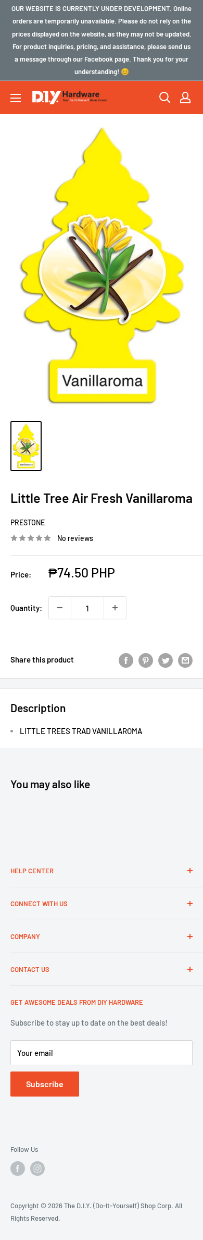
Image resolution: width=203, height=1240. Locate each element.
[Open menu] (15, 98)
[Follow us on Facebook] (17, 1168)
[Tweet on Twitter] (165, 659)
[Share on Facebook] (126, 659)
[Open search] (165, 97)
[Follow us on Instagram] (37, 1168)
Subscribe (45, 1084)
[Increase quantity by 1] (115, 608)
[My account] (185, 97)
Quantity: (26, 607)
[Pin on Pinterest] (145, 659)
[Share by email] (185, 659)
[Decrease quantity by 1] (60, 608)
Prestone (27, 522)
